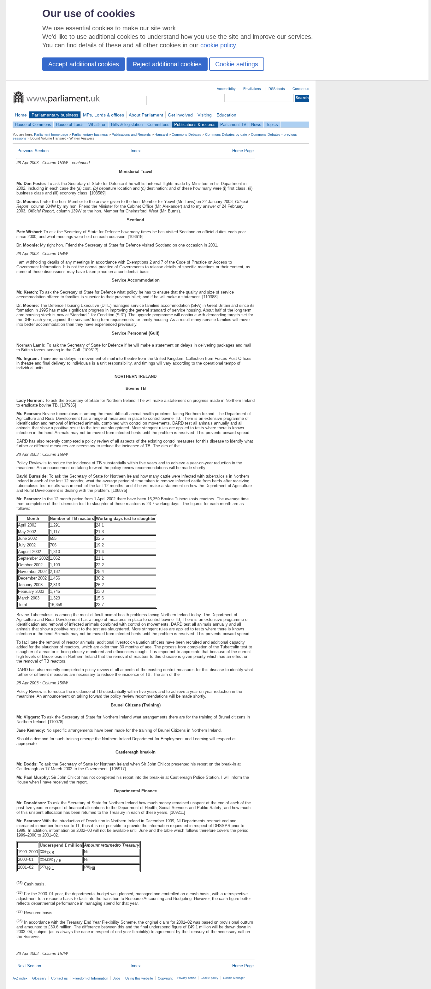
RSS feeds (277, 89)
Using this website (139, 978)
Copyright (165, 978)
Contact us (300, 89)
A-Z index (20, 978)
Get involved (180, 114)
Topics (272, 124)
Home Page (243, 150)
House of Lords (70, 124)
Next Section (29, 965)
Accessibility (226, 89)
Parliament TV (233, 124)
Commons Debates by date (226, 134)
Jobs (117, 978)
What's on (97, 124)
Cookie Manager (234, 978)
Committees (158, 124)
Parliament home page (51, 134)
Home (21, 114)
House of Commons (33, 124)
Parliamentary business (55, 114)
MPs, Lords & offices (103, 114)
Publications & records (195, 124)
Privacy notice (186, 978)
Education (226, 114)
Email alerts (252, 89)
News (256, 124)
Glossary (39, 978)
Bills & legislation (127, 124)
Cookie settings (236, 64)
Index (136, 150)
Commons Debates (186, 134)
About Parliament (146, 114)
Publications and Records (131, 134)
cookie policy (218, 45)
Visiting (205, 114)
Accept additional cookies (83, 64)
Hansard (161, 134)
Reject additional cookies (167, 64)
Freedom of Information (90, 978)
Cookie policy (209, 978)
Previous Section (33, 150)
